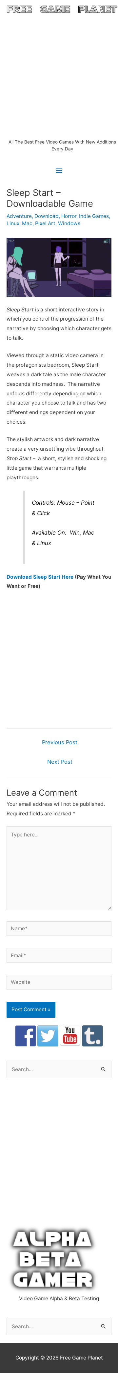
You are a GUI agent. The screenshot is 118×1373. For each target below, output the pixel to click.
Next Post (59, 761)
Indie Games (94, 216)
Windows (69, 223)
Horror (68, 216)
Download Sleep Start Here (40, 577)
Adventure (19, 216)
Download (46, 216)
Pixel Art (45, 223)
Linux (13, 223)
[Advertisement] (59, 76)
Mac (27, 223)
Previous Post (59, 742)
